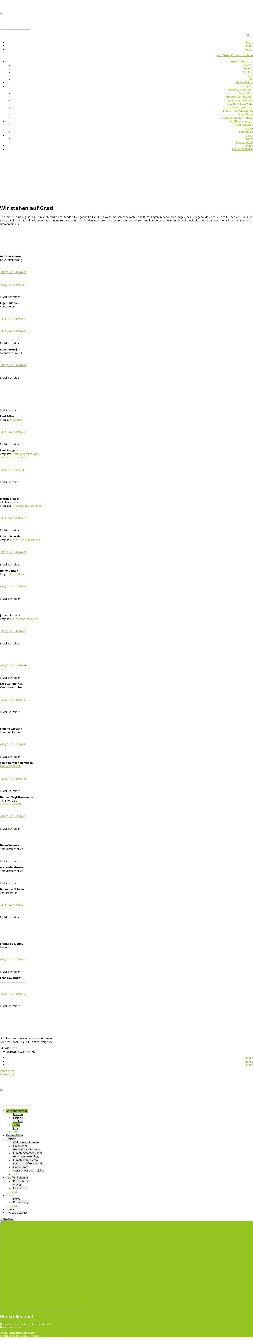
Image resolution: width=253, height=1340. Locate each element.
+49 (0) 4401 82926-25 (13, 744)
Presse (249, 135)
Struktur (248, 72)
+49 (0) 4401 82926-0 (12, 318)
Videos (249, 128)
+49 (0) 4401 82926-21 (13, 518)
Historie (248, 68)
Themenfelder (244, 82)
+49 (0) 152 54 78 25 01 (14, 284)
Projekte (248, 86)
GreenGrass (30, 353)
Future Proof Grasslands (238, 110)
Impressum (7, 1071)
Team (226, 55)
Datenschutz (7, 1074)
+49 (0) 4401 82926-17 (13, 432)
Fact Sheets (246, 131)
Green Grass (245, 114)
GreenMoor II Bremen (239, 96)
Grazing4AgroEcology (240, 103)
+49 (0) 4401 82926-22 (13, 552)
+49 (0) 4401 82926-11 (13, 331)
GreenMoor (246, 93)
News (249, 138)
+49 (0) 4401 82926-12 (13, 272)
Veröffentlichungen (241, 121)
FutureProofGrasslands (24, 619)
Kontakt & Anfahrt (242, 55)
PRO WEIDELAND (242, 149)
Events (249, 145)
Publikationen (244, 124)
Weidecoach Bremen (240, 89)
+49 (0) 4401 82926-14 (13, 586)
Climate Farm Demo (240, 107)
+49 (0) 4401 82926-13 (13, 365)
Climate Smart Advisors (238, 100)
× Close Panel (7, 1219)
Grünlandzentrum (242, 61)
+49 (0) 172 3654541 (12, 469)
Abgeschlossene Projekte (237, 117)
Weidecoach (17, 419)
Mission (248, 65)
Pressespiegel (244, 142)
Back (15, 1132)
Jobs (219, 55)
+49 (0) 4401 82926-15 (13, 778)
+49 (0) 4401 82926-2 (12, 665)
